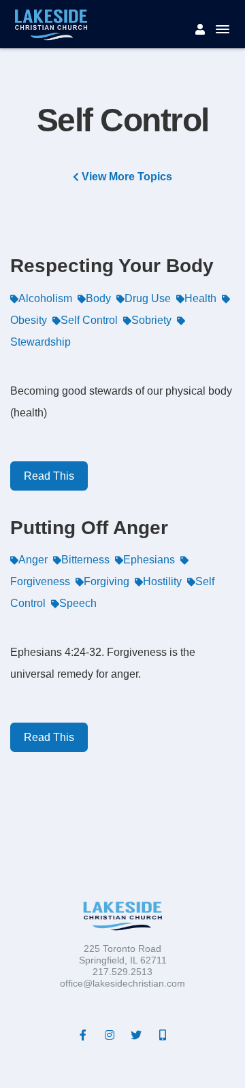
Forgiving (106, 581)
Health (200, 298)
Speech (78, 603)
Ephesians (149, 559)
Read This (49, 476)
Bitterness (85, 559)
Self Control (89, 320)
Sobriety (151, 320)
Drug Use (148, 298)
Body (98, 298)
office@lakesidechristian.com (122, 983)
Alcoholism (45, 298)
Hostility (162, 581)
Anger (33, 559)
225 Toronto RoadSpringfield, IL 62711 (123, 954)
